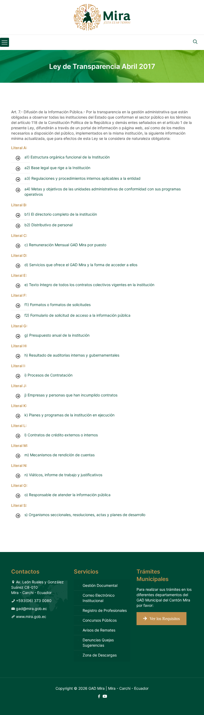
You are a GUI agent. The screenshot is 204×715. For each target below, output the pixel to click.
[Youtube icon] (105, 696)
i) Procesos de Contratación (48, 375)
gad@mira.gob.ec (31, 608)
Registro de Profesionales (105, 610)
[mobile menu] (4, 42)
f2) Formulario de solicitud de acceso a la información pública (77, 315)
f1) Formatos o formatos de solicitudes (57, 304)
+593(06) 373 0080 (34, 600)
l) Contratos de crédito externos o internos (61, 435)
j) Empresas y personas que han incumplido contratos (70, 395)
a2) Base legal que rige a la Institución (57, 167)
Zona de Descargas (100, 655)
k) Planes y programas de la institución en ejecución (69, 415)
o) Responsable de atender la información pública (67, 494)
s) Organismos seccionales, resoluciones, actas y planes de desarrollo (84, 514)
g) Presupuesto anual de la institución (57, 335)
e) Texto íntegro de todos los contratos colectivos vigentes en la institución (89, 284)
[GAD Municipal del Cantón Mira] (102, 17)
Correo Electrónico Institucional (98, 598)
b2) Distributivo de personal (48, 225)
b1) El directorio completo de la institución (60, 214)
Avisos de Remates (99, 630)
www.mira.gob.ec (31, 616)
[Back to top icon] (178, 704)
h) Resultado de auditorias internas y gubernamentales (71, 355)
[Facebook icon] (99, 696)
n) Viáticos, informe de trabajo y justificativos (63, 475)
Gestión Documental (100, 585)
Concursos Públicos (100, 620)
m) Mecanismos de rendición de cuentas (59, 455)
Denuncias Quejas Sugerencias (98, 642)
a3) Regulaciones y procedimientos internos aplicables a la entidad (82, 178)
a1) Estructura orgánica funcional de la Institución (67, 157)
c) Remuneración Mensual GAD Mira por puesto (65, 244)
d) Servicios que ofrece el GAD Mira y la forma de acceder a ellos (80, 264)
